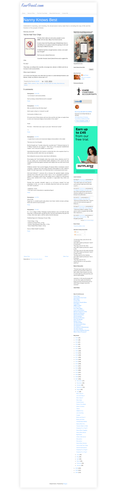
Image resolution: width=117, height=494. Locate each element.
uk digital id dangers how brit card (83, 190)
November (79, 383)
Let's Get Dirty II (80, 395)
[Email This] (45, 81)
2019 (76, 353)
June (78, 454)
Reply (28, 101)
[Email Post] (42, 81)
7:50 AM (36, 209)
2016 (76, 359)
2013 (76, 366)
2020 (76, 350)
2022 (76, 346)
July (78, 391)
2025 (76, 340)
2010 (76, 372)
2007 (76, 379)
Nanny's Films (31, 13)
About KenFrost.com (55, 13)
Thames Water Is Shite (82, 426)
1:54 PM (36, 105)
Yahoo (78, 408)
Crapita (78, 415)
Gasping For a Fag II (81, 452)
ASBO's (29, 83)
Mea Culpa (79, 400)
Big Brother (79, 434)
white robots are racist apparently (82, 181)
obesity (25, 85)
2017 (76, 357)
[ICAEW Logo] (87, 97)
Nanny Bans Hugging (81, 430)
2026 (76, 337)
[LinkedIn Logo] (83, 122)
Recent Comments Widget (89, 220)
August (79, 389)
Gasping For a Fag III (81, 449)
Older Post (65, 256)
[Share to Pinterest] (51, 81)
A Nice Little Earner (81, 436)
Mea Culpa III (79, 393)
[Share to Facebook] (50, 81)
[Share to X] (48, 81)
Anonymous (82, 179)
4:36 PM (36, 136)
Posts (77, 232)
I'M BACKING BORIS (81, 421)
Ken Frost (85, 75)
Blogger (65, 483)
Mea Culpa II (79, 397)
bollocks (34, 83)
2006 (76, 468)
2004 (76, 472)
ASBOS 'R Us (79, 410)
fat (44, 83)
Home (23, 13)
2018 (76, 355)
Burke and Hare (80, 419)
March (78, 461)
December (79, 380)
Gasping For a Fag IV (81, 428)
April (78, 459)
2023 (76, 344)
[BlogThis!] (47, 81)
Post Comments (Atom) (36, 259)
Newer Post (27, 256)
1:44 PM (36, 197)
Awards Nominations (81, 447)
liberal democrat (60, 83)
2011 (76, 370)
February (79, 463)
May (78, 456)
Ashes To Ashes (80, 406)
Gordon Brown (80, 402)
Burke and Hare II (80, 417)
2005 (76, 470)
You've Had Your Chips (82, 445)
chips (37, 83)
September (80, 387)
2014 (76, 363)
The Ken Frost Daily (42, 13)
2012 (76, 368)
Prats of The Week (81, 404)
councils (41, 83)
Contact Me (65, 13)
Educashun (79, 439)
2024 (76, 342)
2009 (76, 374)
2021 (76, 348)
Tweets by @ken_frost (79, 226)
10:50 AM (36, 93)
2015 (76, 361)
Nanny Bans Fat (80, 423)
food (47, 83)
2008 (76, 376)
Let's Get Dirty (80, 413)
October (79, 385)
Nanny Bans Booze (81, 432)
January (79, 465)
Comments (78, 234)
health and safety (52, 83)
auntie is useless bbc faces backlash (83, 208)
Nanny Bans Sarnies (81, 443)
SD (80, 197)
